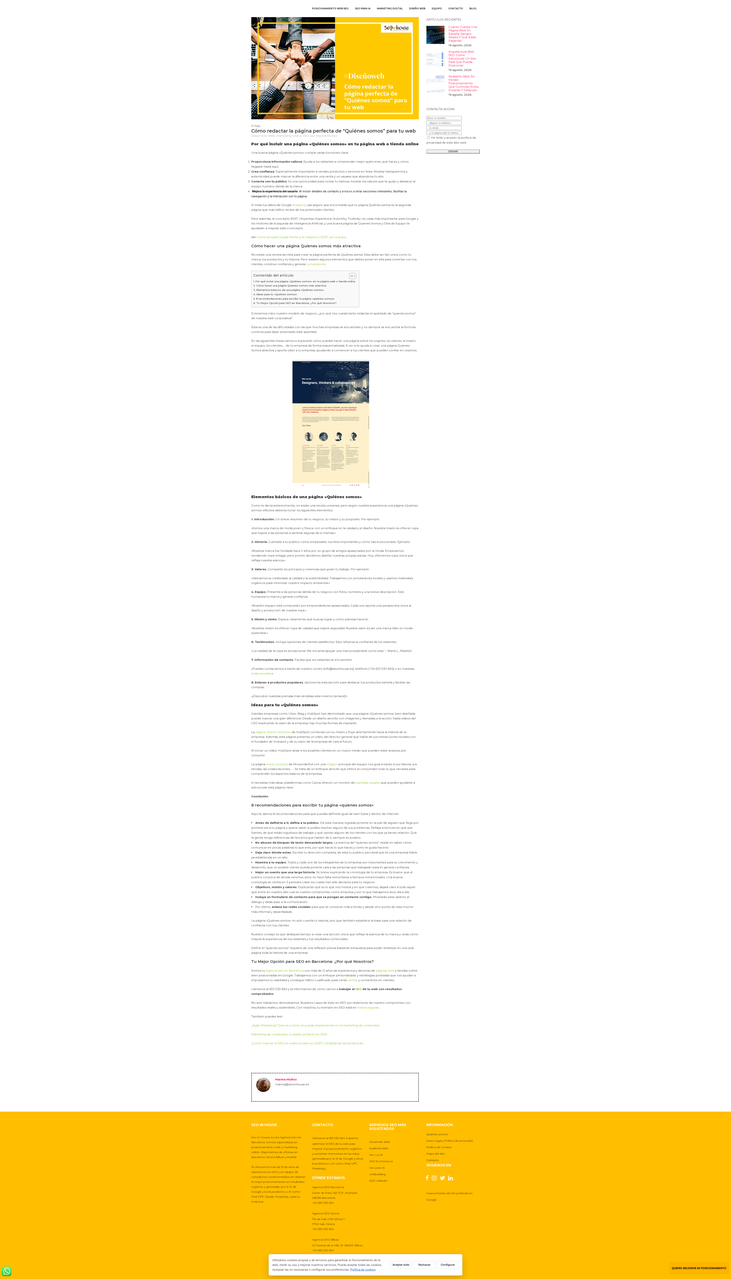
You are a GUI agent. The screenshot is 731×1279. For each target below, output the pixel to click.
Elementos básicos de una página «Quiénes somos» (290, 289)
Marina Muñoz (326, 136)
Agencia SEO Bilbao (325, 1239)
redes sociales (261, 673)
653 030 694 (337, 1138)
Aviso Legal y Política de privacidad (449, 1140)
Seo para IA (377, 1167)
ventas (353, 980)
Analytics (298, 205)
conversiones (316, 264)
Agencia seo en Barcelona (285, 970)
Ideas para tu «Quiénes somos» (276, 294)
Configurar (448, 1264)
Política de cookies (439, 1147)
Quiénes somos (437, 1134)
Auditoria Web (378, 1148)
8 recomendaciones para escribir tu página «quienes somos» (295, 298)
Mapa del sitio (435, 1153)
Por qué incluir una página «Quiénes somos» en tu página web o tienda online (305, 281)
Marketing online (289, 136)
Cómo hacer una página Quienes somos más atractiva (291, 285)
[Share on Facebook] (254, 1062)
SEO (306, 136)
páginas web (385, 970)
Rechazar (424, 1264)
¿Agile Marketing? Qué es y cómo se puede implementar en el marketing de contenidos (315, 1025)
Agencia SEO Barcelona (328, 1187)
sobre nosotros (277, 764)
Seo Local (376, 1155)
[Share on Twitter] (261, 1062)
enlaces (347, 191)
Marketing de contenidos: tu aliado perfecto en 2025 (289, 1034)
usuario (346, 176)
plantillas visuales (367, 782)
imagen (332, 764)
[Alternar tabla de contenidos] (350, 276)
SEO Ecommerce (381, 1161)
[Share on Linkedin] (268, 1062)
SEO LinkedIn (378, 1180)
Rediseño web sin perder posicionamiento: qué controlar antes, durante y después (463, 83)
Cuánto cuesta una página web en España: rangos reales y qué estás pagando (462, 33)
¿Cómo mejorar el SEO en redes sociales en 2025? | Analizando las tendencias (307, 1043)
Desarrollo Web (263, 136)
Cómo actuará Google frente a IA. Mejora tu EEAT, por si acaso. (302, 237)
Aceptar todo (401, 1264)
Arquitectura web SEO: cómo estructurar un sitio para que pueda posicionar (462, 58)
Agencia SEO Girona (325, 1213)
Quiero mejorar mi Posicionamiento (699, 1268)
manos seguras (368, 1007)
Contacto (432, 1160)
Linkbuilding (377, 1174)
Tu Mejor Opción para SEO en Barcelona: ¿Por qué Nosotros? (296, 303)
